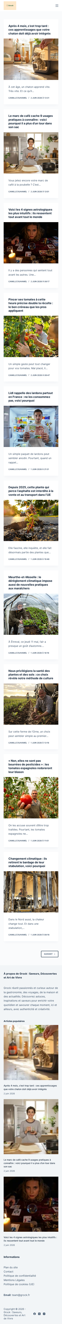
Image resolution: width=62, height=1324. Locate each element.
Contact (8, 1271)
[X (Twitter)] (39, 1314)
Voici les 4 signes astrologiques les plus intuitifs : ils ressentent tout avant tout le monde (30, 213)
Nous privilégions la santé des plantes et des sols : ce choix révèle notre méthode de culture (30, 674)
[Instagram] (44, 1314)
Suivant (48, 954)
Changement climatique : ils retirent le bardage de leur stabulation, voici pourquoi (27, 862)
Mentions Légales (14, 1280)
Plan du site (11, 1267)
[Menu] (56, 5)
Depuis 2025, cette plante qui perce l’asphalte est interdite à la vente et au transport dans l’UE (30, 491)
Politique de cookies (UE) (19, 1284)
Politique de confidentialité (20, 1275)
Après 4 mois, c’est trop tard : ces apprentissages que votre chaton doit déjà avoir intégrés (29, 29)
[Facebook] (34, 1314)
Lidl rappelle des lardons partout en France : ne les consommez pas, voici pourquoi (30, 396)
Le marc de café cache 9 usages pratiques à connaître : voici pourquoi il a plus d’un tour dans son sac (29, 1163)
